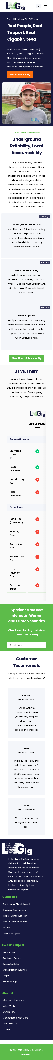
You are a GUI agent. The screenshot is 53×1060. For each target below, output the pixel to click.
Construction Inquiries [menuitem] (15, 969)
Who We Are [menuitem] (9, 1006)
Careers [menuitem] (7, 1029)
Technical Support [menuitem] (13, 958)
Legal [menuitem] (6, 975)
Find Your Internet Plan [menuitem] (15, 915)
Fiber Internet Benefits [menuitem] (15, 921)
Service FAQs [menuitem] (10, 981)
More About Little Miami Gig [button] (26, 358)
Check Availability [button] (20, 74)
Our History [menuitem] (9, 1011)
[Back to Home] (16, 6)
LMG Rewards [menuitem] (10, 1023)
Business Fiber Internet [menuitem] (15, 909)
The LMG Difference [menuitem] (13, 1000)
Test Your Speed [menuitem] (12, 933)
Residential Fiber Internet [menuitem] (16, 904)
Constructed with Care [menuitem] (15, 1017)
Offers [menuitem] (6, 927)
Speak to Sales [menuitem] (11, 963)
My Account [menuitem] (9, 952)
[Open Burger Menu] (46, 6)
